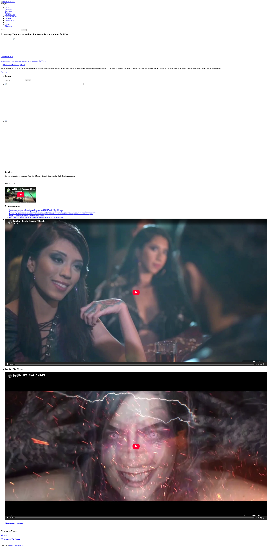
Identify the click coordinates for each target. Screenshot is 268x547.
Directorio (8, 26)
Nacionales (8, 9)
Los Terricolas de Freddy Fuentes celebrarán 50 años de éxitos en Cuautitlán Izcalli (36, 217)
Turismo (7, 13)
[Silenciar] (261, 364)
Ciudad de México (11, 16)
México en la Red (9, 65)
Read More (4, 72)
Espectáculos (9, 20)
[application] (136, 292)
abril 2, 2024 (19, 65)
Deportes (8, 18)
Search (23, 30)
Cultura (7, 24)
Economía (8, 11)
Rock (7, 22)
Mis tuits (3, 535)
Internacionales (10, 15)
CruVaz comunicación (16, 545)
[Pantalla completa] (264, 364)
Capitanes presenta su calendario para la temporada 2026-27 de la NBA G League (36, 210)
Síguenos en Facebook (14, 523)
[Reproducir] (8, 364)
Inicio (7, 7)
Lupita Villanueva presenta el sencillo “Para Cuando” (26, 216)
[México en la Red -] (8, 2)
